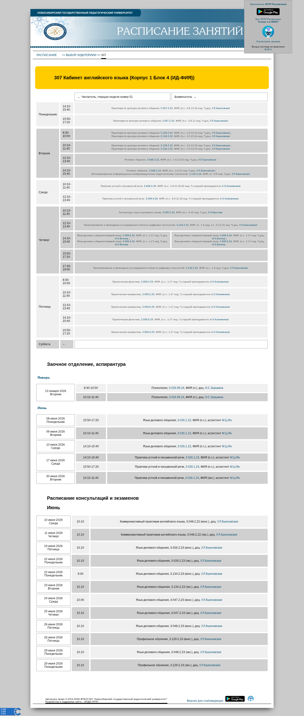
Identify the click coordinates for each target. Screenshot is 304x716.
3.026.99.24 (176, 388)
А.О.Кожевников (231, 186)
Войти (268, 49)
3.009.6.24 (129, 235)
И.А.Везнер (121, 238)
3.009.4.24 (129, 241)
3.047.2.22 (167, 108)
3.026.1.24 (192, 457)
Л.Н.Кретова (215, 212)
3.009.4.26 (150, 186)
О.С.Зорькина (214, 388)
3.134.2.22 (167, 136)
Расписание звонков (268, 41)
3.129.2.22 (167, 133)
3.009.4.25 (148, 332)
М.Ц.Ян (227, 420)
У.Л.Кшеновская (221, 108)
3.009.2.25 (147, 281)
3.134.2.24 (195, 174)
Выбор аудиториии (81, 55)
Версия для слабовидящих (205, 700)
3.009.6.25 (148, 307)
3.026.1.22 (184, 420)
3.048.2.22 (153, 159)
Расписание (47, 55)
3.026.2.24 (168, 212)
